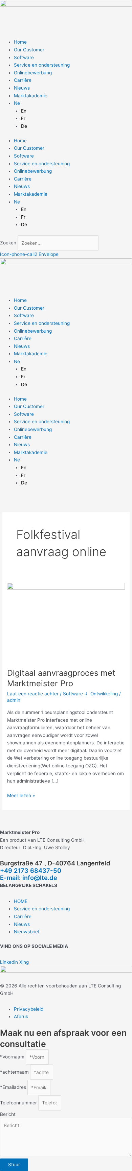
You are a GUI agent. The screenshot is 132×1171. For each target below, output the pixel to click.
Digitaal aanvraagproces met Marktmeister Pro (61, 678)
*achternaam (15, 1072)
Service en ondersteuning (42, 65)
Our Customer (29, 49)
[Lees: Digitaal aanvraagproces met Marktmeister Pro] (66, 621)
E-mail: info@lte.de (28, 877)
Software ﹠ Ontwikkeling (90, 693)
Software (24, 57)
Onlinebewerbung (33, 72)
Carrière (22, 80)
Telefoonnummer (19, 1102)
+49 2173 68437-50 (30, 870)
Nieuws (22, 88)
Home (20, 42)
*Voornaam (13, 1057)
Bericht (8, 1114)
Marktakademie (30, 95)
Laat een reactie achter (33, 693)
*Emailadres (13, 1087)
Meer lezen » (21, 795)
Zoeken (8, 243)
